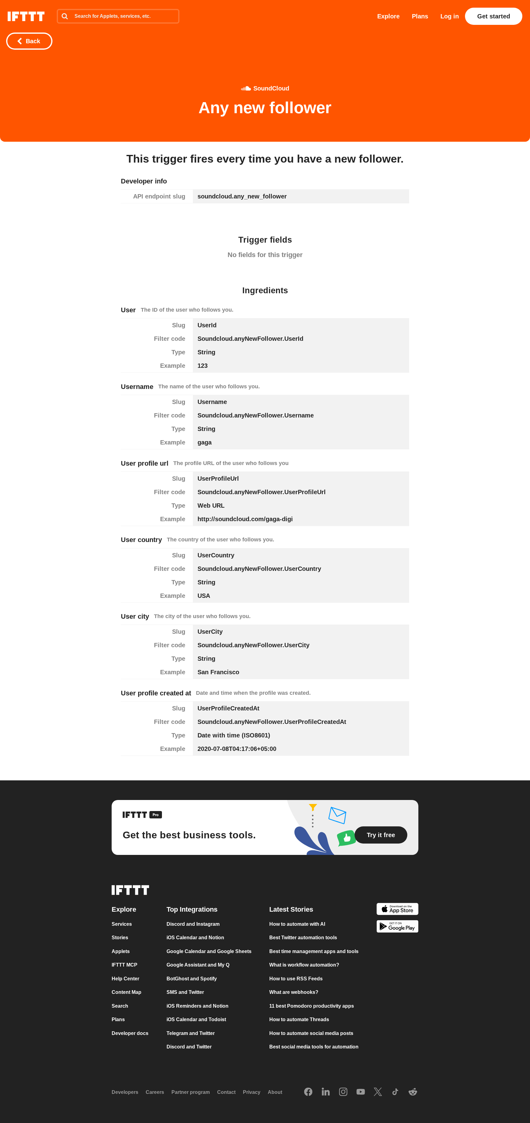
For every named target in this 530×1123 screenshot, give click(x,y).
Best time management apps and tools (314, 951)
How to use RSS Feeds (296, 978)
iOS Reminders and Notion (198, 1006)
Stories (120, 937)
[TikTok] (395, 1092)
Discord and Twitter (189, 1046)
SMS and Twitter (185, 992)
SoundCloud (271, 88)
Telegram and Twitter (191, 1033)
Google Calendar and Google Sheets (209, 951)
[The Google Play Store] (397, 927)
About (275, 1092)
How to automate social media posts (311, 1033)
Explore (388, 16)
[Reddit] (412, 1092)
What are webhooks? (293, 992)
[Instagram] (343, 1092)
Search (120, 1006)
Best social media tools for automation (314, 1046)
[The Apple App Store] (397, 910)
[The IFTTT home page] (26, 16)
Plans (420, 16)
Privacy (251, 1092)
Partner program (190, 1092)
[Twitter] (377, 1092)
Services (122, 924)
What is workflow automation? (304, 964)
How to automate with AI (297, 924)
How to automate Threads (299, 1019)
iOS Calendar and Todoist (196, 1019)
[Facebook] (308, 1092)
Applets (121, 951)
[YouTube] (360, 1092)
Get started (493, 16)
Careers (155, 1092)
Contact (226, 1092)
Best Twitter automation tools (303, 937)
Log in (449, 16)
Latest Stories (291, 909)
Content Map (126, 992)
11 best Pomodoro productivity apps (311, 1006)
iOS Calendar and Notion (195, 937)
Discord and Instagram (193, 924)
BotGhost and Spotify (192, 978)
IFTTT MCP (124, 964)
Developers (125, 1092)
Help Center (125, 978)
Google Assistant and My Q (198, 964)
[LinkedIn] (325, 1092)
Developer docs (130, 1033)
